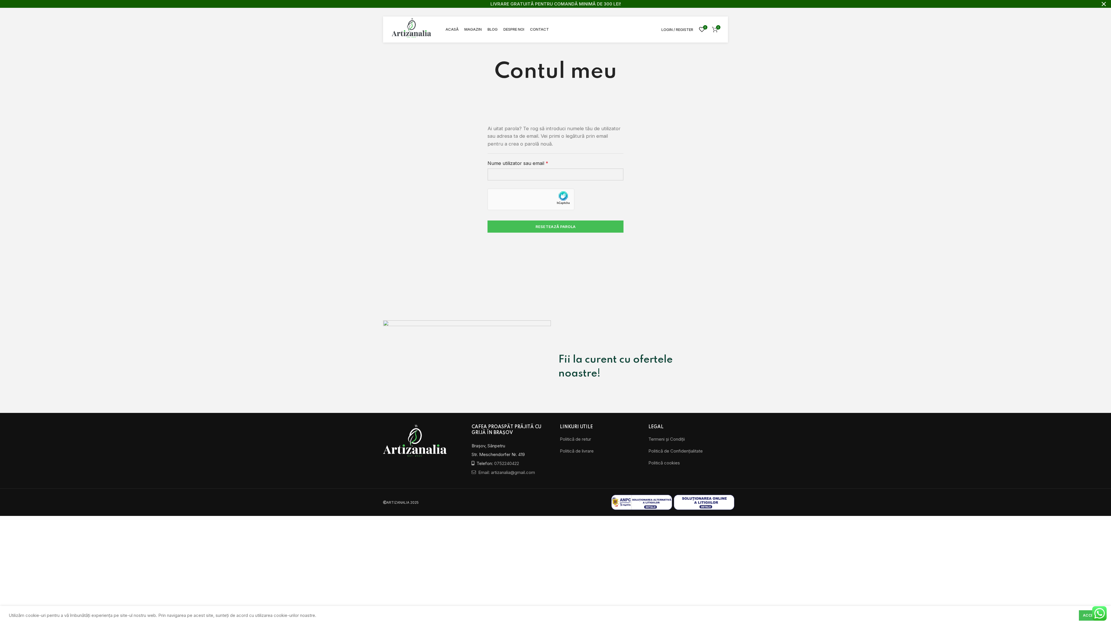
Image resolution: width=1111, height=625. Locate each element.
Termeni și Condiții (666, 439)
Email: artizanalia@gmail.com (506, 472)
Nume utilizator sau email (530, 162)
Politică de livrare (577, 451)
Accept (1090, 615)
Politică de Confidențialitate (675, 451)
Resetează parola (556, 226)
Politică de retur (575, 439)
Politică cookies (664, 463)
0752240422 (506, 463)
